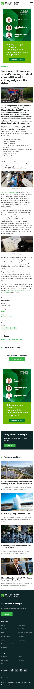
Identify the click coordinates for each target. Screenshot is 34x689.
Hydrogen (21, 636)
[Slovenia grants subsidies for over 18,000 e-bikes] (17, 534)
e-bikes (3, 339)
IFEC (21, 339)
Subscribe (10, 445)
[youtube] (25, 670)
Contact (20, 656)
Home (3, 625)
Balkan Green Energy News (13, 683)
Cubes (11, 685)
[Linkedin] (11, 328)
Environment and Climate (25, 632)
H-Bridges (15, 339)
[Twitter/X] (7, 328)
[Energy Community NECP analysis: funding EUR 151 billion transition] (17, 470)
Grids (2, 632)
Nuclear (3, 640)
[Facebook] (3, 328)
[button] (31, 3)
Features (20, 644)
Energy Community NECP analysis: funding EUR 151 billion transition (16, 483)
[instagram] (21, 670)
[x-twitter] (16, 670)
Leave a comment (17, 359)
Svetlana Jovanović (7, 317)
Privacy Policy (5, 678)
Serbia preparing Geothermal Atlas (16, 514)
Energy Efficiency (23, 629)
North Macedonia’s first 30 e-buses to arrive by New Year (16, 579)
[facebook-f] (12, 670)
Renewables (21, 625)
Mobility (4, 67)
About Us (21, 660)
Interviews (4, 647)
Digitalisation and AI (7, 644)
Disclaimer (4, 664)
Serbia (3, 311)
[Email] (15, 328)
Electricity (4, 629)
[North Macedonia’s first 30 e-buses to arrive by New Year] (17, 566)
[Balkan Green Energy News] (10, 3)
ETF (9, 339)
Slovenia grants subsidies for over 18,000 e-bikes (16, 547)
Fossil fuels (21, 640)
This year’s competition (9, 192)
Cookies (15, 678)
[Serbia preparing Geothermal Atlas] (17, 502)
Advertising (4, 660)
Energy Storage (5, 636)
